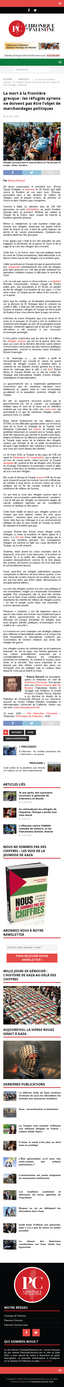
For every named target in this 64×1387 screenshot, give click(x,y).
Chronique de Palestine (29, 716)
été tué (19, 537)
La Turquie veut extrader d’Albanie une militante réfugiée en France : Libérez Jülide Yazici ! (40, 1128)
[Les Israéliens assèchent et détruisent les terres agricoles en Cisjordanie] (9, 1195)
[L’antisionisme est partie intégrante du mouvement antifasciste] (9, 1179)
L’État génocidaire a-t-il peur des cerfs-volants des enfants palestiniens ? (40, 1161)
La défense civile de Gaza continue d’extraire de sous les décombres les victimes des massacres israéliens (40, 1095)
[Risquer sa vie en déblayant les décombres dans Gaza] (9, 1212)
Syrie (30, 732)
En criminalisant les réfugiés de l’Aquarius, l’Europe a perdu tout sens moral (38, 812)
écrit (50, 369)
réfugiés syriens (16, 341)
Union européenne (16, 738)
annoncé (30, 189)
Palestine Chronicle (36, 682)
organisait (14, 266)
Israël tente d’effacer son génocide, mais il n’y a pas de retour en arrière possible (40, 1227)
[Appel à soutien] (32, 48)
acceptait (8, 463)
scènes (37, 429)
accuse (40, 477)
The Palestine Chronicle (42, 713)
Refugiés (17, 732)
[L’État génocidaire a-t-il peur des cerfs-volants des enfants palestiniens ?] (9, 1162)
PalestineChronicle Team (42, 1382)
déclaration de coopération (28, 457)
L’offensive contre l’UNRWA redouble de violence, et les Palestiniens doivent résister (36, 828)
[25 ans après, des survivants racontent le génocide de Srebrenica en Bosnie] (9, 796)
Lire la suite (46, 1361)
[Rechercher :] (31, 69)
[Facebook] (29, 10)
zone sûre (50, 409)
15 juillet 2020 (26, 802)
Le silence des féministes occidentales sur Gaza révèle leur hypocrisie (40, 1244)
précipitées (32, 209)
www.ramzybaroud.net (26, 707)
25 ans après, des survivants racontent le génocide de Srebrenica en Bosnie (36, 795)
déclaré (56, 281)
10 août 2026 (26, 835)
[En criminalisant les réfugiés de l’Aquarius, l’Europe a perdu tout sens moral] (9, 813)
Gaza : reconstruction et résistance (38, 1109)
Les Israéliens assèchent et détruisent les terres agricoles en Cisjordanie (40, 1194)
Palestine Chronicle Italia (16, 1325)
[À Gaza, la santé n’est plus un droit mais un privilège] (9, 1145)
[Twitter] (35, 10)
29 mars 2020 (12, 116)
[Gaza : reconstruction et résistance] (9, 1112)
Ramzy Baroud (16, 180)
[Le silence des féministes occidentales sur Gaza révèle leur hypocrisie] (9, 1245)
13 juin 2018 (26, 819)
